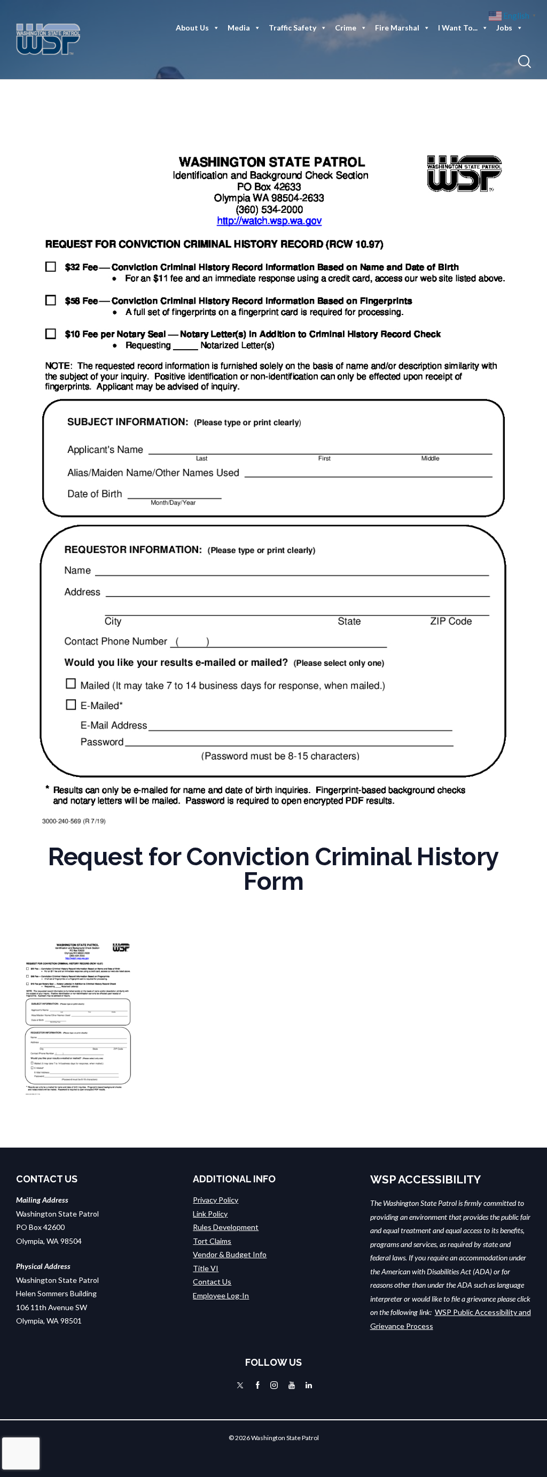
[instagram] (274, 1385)
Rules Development (226, 1227)
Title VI (205, 1268)
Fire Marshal (397, 27)
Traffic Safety (292, 27)
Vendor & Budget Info (230, 1254)
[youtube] (291, 1385)
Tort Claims (212, 1240)
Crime (345, 27)
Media (239, 27)
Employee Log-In (221, 1295)
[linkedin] (308, 1385)
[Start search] (524, 62)
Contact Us (212, 1281)
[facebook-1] (257, 1385)
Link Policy (210, 1213)
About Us (192, 27)
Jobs (504, 27)
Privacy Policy (215, 1199)
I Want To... (458, 27)
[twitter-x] (240, 1385)
